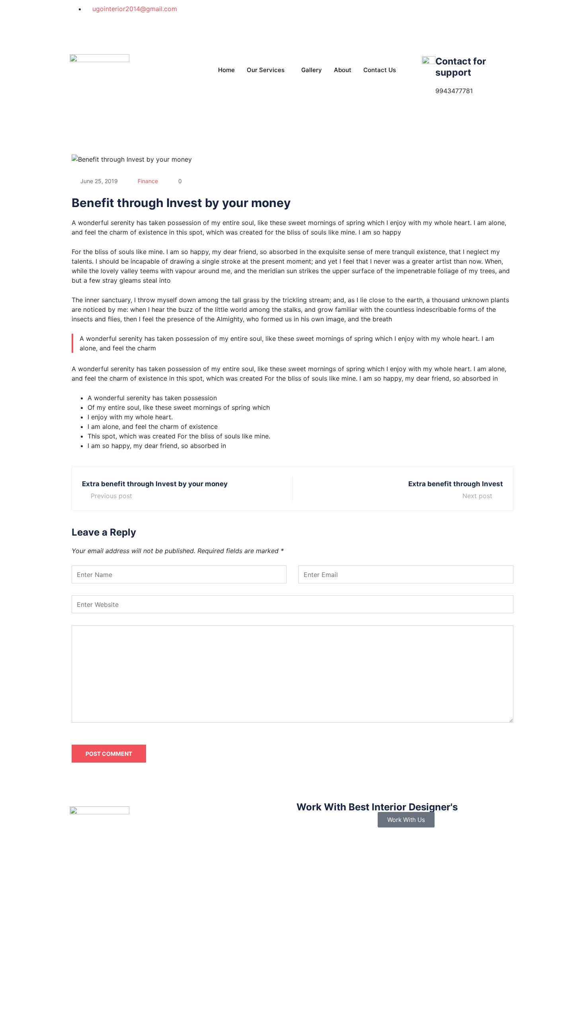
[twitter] (405, 18)
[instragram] (405, 37)
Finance (148, 181)
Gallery (311, 70)
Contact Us (379, 70)
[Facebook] (405, 9)
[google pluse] (405, 28)
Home (226, 70)
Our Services (266, 70)
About (342, 70)
